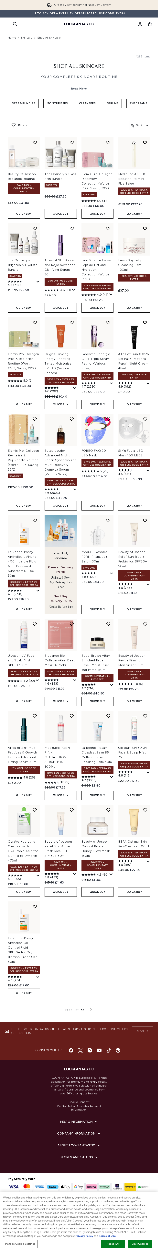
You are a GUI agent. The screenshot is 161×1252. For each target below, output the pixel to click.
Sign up (142, 1031)
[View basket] (150, 24)
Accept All (113, 1243)
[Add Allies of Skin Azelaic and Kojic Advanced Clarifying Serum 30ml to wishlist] (71, 228)
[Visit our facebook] (71, 1050)
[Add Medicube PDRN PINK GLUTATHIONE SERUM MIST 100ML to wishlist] (71, 716)
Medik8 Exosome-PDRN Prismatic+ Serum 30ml (95, 556)
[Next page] (91, 1010)
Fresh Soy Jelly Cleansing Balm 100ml (130, 264)
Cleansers (87, 103)
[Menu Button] (5, 24)
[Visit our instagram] (89, 1050)
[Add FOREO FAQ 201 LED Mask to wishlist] (108, 419)
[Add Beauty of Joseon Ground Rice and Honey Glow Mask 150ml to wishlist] (108, 810)
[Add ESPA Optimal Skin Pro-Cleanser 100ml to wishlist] (145, 810)
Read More (79, 88)
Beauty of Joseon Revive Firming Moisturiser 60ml (132, 660)
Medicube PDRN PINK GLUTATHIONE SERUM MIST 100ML (57, 757)
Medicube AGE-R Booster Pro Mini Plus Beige (131, 178)
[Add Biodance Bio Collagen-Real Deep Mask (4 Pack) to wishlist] (71, 624)
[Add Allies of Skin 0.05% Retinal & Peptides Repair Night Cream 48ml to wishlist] (145, 322)
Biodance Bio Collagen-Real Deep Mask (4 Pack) (60, 660)
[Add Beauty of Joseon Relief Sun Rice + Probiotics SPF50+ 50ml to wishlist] (145, 520)
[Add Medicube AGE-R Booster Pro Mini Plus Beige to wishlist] (145, 142)
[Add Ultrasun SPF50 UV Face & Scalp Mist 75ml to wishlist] (145, 716)
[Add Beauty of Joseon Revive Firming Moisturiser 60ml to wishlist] (145, 624)
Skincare (26, 37)
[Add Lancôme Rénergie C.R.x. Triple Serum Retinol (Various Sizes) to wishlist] (108, 322)
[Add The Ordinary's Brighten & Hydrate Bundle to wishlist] (34, 228)
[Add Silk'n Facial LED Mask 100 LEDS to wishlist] (145, 419)
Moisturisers (57, 103)
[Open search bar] (15, 24)
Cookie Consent (79, 1102)
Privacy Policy (84, 1235)
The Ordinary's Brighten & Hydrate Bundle (22, 264)
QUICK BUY (24, 213)
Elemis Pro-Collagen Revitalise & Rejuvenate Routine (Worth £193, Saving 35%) (23, 460)
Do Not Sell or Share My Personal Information (79, 1108)
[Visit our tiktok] (108, 1050)
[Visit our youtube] (99, 1050)
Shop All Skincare (79, 66)
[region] (79, 1222)
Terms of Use (107, 1235)
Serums (112, 103)
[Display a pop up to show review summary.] (38, 281)
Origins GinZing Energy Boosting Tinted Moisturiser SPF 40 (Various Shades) (59, 363)
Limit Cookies (140, 1243)
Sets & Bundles (23, 103)
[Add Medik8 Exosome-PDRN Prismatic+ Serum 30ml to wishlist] (108, 520)
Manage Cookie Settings (20, 1243)
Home (12, 37)
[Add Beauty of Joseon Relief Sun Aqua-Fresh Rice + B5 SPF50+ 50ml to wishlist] (71, 810)
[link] (140, 24)
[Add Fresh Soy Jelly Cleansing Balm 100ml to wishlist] (145, 228)
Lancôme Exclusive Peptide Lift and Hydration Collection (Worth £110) (96, 269)
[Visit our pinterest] (118, 1050)
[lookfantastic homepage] (79, 24)
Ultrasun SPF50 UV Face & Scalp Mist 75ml (132, 752)
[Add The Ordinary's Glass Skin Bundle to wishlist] (71, 142)
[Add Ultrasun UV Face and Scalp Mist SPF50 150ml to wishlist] (34, 624)
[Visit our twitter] (80, 1050)
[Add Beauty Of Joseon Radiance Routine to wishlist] (34, 142)
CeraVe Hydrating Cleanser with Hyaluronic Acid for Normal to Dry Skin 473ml (23, 851)
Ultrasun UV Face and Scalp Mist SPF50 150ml (21, 660)
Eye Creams (138, 103)
